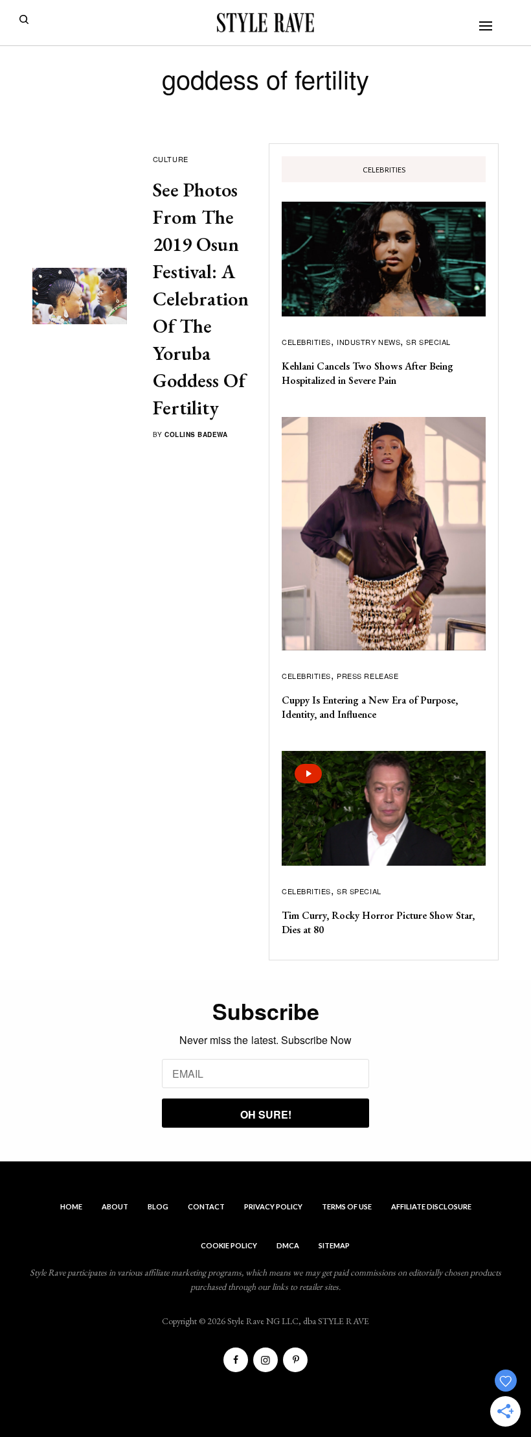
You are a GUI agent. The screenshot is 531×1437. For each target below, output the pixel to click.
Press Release (367, 676)
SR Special (428, 342)
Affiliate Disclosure (431, 1206)
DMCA (288, 1245)
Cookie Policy (229, 1245)
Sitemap (334, 1245)
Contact (206, 1206)
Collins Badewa (195, 434)
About (115, 1206)
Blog (158, 1206)
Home (71, 1206)
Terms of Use (347, 1206)
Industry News (368, 342)
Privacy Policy (273, 1206)
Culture (170, 159)
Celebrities (306, 342)
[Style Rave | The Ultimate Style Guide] (265, 22)
